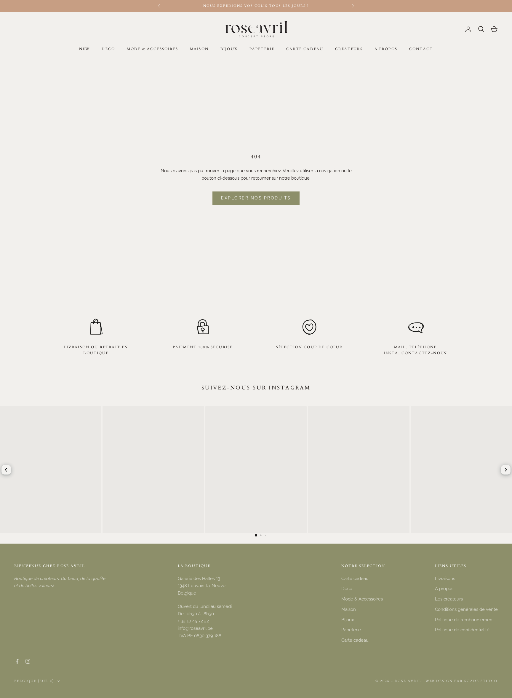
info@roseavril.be (195, 628)
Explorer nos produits (256, 198)
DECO (108, 49)
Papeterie (351, 629)
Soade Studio (481, 681)
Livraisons (445, 578)
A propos (444, 588)
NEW (84, 49)
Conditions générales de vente (466, 609)
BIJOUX (229, 49)
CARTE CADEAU (304, 49)
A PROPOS (386, 49)
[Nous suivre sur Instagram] (28, 661)
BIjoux (347, 619)
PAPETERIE (261, 49)
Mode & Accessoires (362, 599)
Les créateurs (449, 599)
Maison (348, 609)
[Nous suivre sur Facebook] (17, 661)
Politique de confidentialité (462, 629)
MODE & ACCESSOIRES (152, 49)
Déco (346, 588)
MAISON (199, 49)
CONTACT (421, 49)
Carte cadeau (355, 578)
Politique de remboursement (464, 619)
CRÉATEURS (348, 49)
